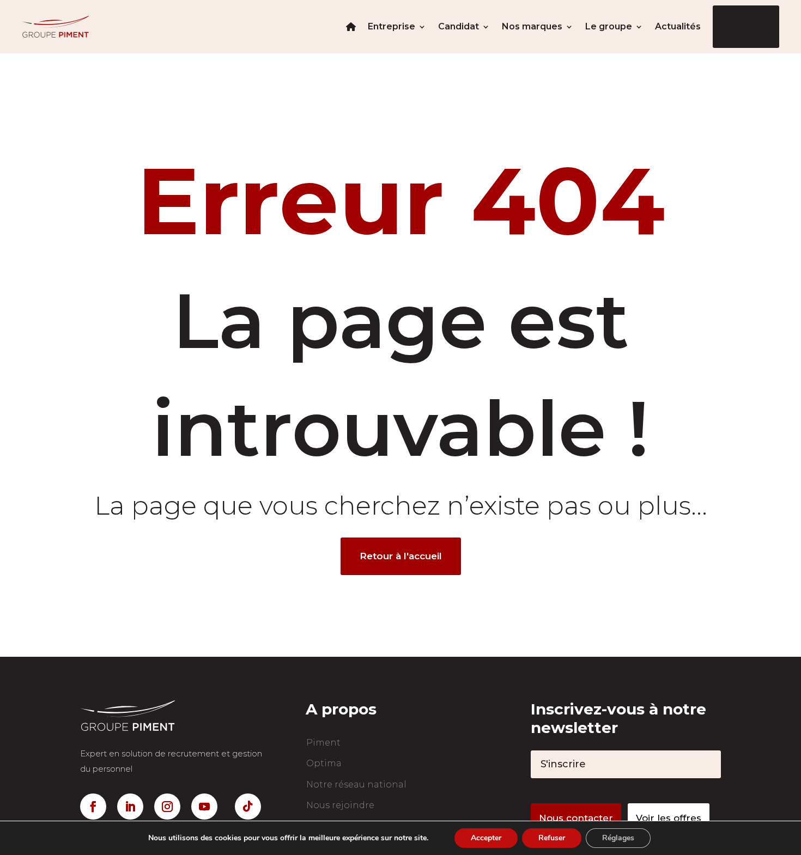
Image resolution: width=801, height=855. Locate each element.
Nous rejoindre (340, 805)
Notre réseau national (356, 784)
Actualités (678, 26)
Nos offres (746, 26)
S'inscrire (563, 764)
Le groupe (608, 26)
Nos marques (532, 26)
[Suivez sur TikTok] (248, 806)
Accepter (486, 838)
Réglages (618, 838)
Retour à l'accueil (401, 556)
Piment (323, 742)
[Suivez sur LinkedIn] (130, 806)
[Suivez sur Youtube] (204, 806)
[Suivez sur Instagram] (167, 806)
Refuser (551, 838)
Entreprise (391, 26)
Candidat (458, 26)
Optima (324, 763)
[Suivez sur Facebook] (93, 806)
